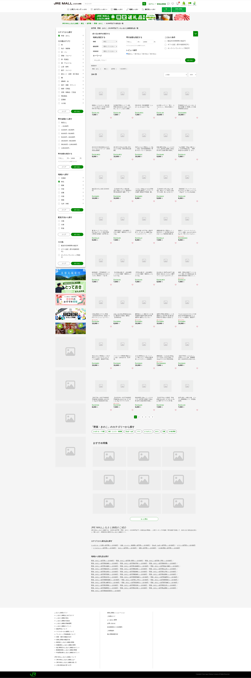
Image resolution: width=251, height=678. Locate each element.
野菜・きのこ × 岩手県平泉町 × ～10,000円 (164, 582)
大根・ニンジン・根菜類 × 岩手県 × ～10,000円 (135, 545)
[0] (177, 3)
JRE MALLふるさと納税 (70, 23)
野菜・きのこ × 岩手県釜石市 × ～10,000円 (104, 569)
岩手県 (89, 23)
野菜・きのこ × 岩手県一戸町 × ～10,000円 (158, 560)
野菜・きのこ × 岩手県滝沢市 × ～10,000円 (104, 577)
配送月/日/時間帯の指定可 (69, 245)
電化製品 (64, 96)
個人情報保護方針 (112, 634)
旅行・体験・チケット (68, 85)
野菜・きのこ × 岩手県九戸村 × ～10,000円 (162, 571)
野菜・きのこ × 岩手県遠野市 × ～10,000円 (164, 577)
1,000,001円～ (65, 148)
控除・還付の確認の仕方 (63, 637)
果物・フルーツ (66, 55)
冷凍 (62, 224)
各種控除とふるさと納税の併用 (65, 645)
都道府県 (95, 46)
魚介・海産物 (65, 48)
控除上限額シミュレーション (116, 612)
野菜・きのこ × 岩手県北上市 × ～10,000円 (162, 569)
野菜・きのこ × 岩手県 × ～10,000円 (102, 560)
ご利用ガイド (111, 616)
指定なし (64, 122)
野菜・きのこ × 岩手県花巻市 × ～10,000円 (135, 582)
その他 (63, 103)
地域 (94, 41)
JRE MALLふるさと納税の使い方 (66, 662)
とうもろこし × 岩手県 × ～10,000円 (104, 548)
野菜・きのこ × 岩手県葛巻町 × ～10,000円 (133, 571)
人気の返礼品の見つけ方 (63, 665)
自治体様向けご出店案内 (114, 627)
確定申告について (61, 629)
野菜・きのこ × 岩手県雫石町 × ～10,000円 (104, 574)
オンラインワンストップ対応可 (179, 48)
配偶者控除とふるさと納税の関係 (66, 650)
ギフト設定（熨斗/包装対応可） (179, 44)
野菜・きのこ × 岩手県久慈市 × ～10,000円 (104, 571)
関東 (62, 185)
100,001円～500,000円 (68, 141)
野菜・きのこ (98, 23)
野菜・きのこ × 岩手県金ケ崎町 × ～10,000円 (165, 566)
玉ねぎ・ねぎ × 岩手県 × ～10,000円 (163, 545)
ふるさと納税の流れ (62, 618)
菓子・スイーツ (66, 70)
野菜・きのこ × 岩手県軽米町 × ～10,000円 (133, 569)
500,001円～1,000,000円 (69, 144)
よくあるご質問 (112, 620)
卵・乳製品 (65, 59)
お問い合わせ (111, 623)
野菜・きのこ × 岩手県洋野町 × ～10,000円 (104, 585)
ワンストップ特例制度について (65, 634)
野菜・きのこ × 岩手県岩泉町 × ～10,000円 (104, 563)
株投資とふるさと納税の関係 (65, 642)
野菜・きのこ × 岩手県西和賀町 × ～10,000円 (105, 580)
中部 (62, 189)
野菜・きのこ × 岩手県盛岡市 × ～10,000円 (104, 588)
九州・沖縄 (65, 203)
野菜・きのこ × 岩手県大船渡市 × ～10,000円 (134, 566)
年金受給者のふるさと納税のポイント (68, 652)
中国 (62, 196)
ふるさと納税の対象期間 (63, 623)
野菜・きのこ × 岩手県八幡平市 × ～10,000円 (105, 582)
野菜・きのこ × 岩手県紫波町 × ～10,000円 (133, 574)
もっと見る (144, 519)
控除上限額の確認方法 (63, 639)
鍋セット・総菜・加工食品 (70, 74)
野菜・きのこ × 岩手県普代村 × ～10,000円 (133, 585)
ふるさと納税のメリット (63, 626)
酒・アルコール (66, 63)
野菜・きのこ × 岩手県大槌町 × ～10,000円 (104, 566)
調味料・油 (65, 81)
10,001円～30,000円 (67, 130)
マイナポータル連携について (65, 631)
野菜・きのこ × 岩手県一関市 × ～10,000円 (129, 560)
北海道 (63, 178)
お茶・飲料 (65, 67)
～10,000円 (64, 126)
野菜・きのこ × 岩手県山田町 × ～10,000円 (162, 588)
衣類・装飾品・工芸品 (68, 92)
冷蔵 (62, 221)
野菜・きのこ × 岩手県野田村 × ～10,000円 (164, 580)
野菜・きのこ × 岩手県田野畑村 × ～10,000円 (134, 577)
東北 (82, 23)
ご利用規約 (110, 630)
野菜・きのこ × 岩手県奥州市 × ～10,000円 (162, 563)
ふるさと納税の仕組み (63, 621)
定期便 (63, 99)
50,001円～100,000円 (68, 137)
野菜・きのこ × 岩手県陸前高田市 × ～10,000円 (106, 591)
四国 (62, 200)
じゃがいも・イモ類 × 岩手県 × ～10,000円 (104, 545)
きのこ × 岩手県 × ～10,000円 (127, 548)
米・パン (64, 52)
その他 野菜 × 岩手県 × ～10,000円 (169, 548)
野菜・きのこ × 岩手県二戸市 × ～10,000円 (135, 580)
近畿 (62, 192)
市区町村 (95, 51)
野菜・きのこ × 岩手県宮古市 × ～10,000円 (162, 585)
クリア (64, 111)
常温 (62, 228)
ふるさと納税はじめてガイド (65, 615)
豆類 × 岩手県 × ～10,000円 (147, 548)
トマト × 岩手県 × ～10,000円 (186, 545)
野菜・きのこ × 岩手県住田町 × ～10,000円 (162, 574)
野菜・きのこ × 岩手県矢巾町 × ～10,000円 (133, 588)
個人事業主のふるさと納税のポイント (68, 647)
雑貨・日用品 (65, 88)
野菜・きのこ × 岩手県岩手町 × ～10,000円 (133, 563)
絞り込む (77, 111)
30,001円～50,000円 (67, 133)
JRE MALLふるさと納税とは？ (65, 659)
